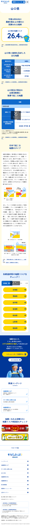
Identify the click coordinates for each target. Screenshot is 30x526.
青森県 (15, 296)
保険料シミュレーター (18, 2)
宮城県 (15, 309)
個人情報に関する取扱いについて (8, 496)
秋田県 (15, 315)
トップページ (4, 461)
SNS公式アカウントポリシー (7, 499)
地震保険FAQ (4, 481)
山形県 (15, 322)
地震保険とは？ (5, 465)
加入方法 (3, 473)
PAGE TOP (14, 448)
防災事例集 (4, 484)
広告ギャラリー (5, 492)
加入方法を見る (15, 360)
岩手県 (15, 302)
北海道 (15, 290)
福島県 (15, 328)
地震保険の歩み (5, 477)
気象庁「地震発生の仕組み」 (12, 262)
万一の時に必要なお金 (6, 469)
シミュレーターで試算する (15, 354)
